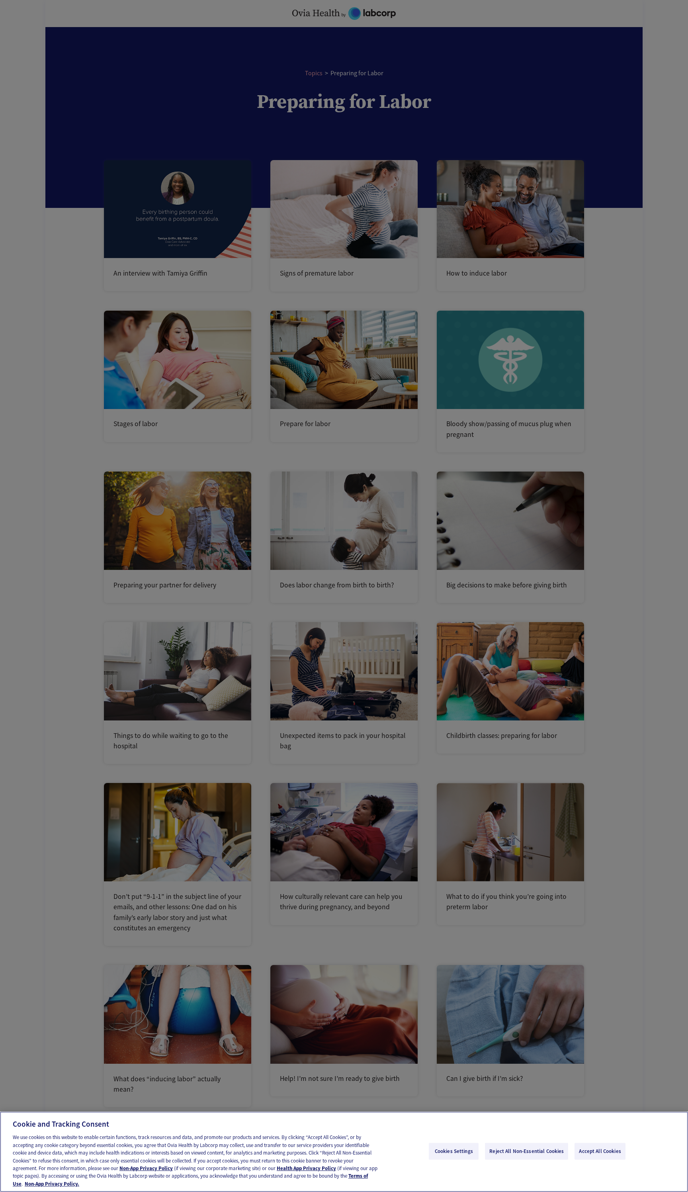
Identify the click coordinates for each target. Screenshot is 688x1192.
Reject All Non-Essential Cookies (526, 1151)
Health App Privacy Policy (306, 1168)
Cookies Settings (454, 1151)
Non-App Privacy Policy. (52, 1183)
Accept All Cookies (600, 1151)
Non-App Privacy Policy (146, 1168)
